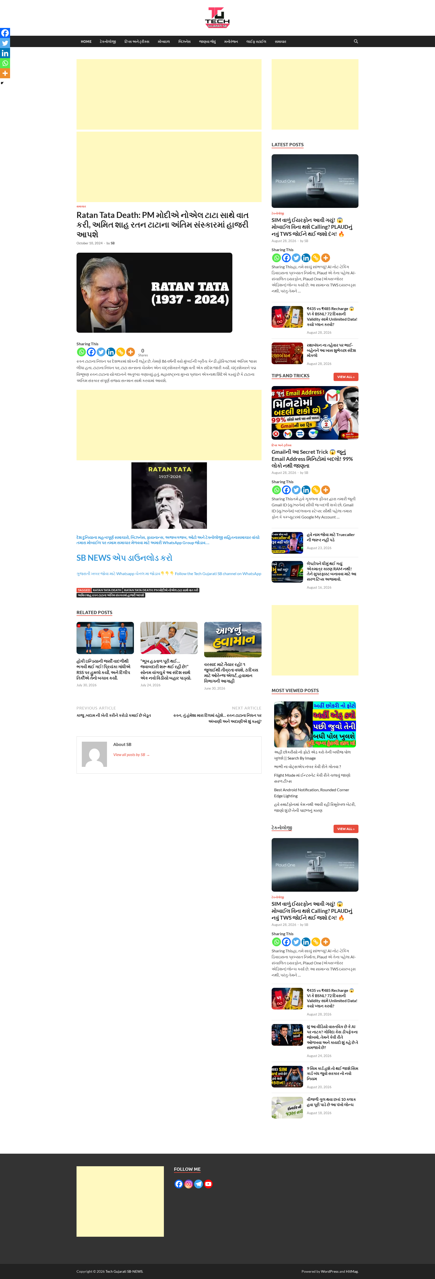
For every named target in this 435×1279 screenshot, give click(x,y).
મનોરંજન (231, 42)
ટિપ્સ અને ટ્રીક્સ (137, 42)
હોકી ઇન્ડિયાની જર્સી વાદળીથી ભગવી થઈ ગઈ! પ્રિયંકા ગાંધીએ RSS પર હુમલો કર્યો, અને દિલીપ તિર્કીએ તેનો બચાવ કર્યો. (103, 669)
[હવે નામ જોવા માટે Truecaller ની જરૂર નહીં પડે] (287, 535)
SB (113, 243)
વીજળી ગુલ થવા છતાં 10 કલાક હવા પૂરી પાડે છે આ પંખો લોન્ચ (331, 1102)
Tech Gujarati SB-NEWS (123, 1271)
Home (86, 42)
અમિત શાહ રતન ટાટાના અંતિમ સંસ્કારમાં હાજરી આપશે (111, 595)
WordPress (330, 1271)
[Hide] (2, 83)
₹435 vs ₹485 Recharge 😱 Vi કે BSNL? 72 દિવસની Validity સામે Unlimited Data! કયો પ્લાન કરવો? (332, 316)
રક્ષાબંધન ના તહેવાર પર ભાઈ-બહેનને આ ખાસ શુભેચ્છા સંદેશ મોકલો (331, 350)
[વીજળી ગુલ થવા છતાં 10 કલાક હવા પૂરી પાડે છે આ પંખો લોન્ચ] (287, 1099)
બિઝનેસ (184, 42)
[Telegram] (198, 1184)
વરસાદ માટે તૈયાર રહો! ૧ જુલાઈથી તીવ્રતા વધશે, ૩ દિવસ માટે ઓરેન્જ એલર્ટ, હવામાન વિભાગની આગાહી (231, 673)
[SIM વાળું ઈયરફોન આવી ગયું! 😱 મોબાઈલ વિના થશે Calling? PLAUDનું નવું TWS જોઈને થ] (315, 182)
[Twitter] (101, 352)
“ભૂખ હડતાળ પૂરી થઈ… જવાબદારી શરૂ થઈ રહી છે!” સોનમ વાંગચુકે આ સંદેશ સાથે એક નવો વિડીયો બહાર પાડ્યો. (165, 669)
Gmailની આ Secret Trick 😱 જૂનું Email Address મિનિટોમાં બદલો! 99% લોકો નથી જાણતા (312, 458)
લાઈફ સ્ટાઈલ (256, 42)
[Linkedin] (110, 352)
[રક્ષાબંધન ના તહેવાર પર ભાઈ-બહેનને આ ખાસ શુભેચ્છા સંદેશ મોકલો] (287, 345)
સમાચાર (280, 42)
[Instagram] (188, 1184)
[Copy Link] (120, 352)
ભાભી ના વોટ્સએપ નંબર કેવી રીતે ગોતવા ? (307, 766)
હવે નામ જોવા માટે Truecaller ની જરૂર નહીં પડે (331, 537)
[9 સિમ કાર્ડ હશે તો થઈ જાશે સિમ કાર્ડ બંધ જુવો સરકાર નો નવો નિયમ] (287, 1068)
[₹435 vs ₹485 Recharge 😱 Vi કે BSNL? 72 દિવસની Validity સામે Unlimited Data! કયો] (287, 309)
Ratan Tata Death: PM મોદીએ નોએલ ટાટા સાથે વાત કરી (161, 590)
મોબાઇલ (164, 42)
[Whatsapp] (81, 352)
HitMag (352, 1271)
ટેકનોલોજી (108, 42)
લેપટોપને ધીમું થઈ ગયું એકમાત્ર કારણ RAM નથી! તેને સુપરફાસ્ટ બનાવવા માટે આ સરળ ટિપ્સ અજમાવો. (331, 571)
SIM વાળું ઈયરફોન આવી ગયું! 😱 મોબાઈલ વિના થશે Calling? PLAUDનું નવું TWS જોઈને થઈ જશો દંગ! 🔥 (312, 227)
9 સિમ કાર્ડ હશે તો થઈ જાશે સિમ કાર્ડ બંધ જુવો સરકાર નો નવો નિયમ (332, 1073)
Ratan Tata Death (107, 590)
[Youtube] (208, 1184)
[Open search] (356, 41)
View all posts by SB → (131, 754)
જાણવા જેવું (207, 42)
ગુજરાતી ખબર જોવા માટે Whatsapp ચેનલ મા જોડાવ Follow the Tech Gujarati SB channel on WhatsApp (169, 573)
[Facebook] (91, 352)
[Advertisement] (169, 94)
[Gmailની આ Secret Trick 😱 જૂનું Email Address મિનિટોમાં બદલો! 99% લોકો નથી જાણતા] (315, 414)
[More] (130, 352)
